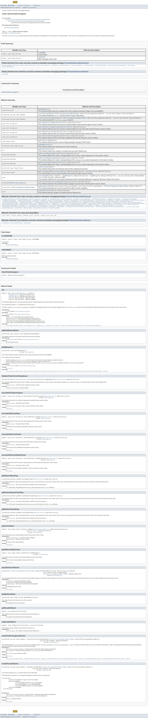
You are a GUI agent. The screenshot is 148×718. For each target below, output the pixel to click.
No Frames (27, 5)
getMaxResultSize (44, 144)
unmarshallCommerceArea (132, 206)
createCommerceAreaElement (129, 199)
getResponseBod (56, 204)
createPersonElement (45, 113)
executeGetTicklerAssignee (48, 136)
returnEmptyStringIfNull (107, 205)
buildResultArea (54, 199)
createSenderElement (75, 201)
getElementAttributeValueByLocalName (134, 203)
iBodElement (55, 65)
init (39, 176)
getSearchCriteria (121, 204)
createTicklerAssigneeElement (49, 118)
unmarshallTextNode (54, 207)
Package (9, 2)
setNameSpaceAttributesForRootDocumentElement (42, 206)
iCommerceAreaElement (77, 65)
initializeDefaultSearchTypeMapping (37, 205)
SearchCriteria (61, 122)
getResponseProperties (94, 204)
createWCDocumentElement (26, 202)
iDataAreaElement (89, 65)
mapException (89, 205)
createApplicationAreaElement (81, 199)
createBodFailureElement (98, 199)
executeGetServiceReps (46, 122)
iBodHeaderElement (64, 65)
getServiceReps (43, 171)
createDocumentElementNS (9, 200)
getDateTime (92, 203)
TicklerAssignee (14, 33)
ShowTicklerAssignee (9, 92)
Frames (20, 5)
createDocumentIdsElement (39, 200)
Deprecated (25, 2)
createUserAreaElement (112, 201)
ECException (29, 352)
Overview (3, 2)
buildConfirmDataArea (21, 199)
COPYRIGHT (41, 57)
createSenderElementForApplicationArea (93, 201)
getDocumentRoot (117, 203)
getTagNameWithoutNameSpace (10, 205)
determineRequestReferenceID (28, 203)
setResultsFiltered (45, 190)
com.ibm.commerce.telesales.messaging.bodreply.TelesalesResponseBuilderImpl (27, 19)
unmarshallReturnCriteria (40, 207)
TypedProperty (67, 176)
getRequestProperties (44, 204)
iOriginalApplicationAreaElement (117, 65)
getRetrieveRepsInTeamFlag (48, 158)
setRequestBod (60, 206)
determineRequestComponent (118, 202)
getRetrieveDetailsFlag (108, 204)
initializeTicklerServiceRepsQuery (51, 182)
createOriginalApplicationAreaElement (28, 201)
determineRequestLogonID (135, 202)
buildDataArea (43, 109)
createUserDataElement (126, 201)
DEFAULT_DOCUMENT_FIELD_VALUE (10, 65)
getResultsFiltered (45, 149)
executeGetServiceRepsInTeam (49, 127)
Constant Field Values (12, 245)
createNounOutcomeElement (71, 200)
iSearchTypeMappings (7, 66)
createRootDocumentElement (60, 201)
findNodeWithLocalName (43, 203)
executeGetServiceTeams (47, 131)
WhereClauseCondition (58, 171)
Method (18, 7)
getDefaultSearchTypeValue (104, 203)
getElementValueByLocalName (10, 204)
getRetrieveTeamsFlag (46, 162)
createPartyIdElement (46, 201)
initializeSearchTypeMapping (57, 205)
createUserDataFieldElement (10, 202)
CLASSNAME (41, 52)
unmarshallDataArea (7, 207)
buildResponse (45, 199)
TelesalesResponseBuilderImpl (76, 63)
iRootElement (131, 65)
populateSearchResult (46, 186)
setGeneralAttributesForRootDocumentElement (14, 206)
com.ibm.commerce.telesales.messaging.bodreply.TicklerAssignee (26, 21)
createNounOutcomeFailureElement (104, 200)
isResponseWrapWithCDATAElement (75, 205)
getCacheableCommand (75, 203)
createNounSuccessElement (122, 200)
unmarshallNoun (27, 207)
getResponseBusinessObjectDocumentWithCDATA (74, 204)
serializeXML (118, 205)
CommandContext (47, 176)
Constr (14, 7)
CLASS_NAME (5, 74)
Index (31, 2)
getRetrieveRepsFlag (45, 153)
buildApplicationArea (8, 199)
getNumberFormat (23, 204)
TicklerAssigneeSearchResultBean (66, 113)
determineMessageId (84, 202)
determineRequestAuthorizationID (100, 202)
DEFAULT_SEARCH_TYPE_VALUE (27, 65)
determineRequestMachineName (10, 203)
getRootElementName (45, 167)
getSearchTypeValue (133, 204)
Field (11, 7)
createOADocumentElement (138, 200)
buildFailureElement (34, 199)
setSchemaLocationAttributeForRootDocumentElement (110, 206)
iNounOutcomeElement (101, 65)
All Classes (36, 5)
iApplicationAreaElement (43, 65)
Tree (20, 2)
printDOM (96, 205)
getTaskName (22, 205)
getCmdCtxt (85, 203)
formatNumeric (55, 203)
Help (35, 2)
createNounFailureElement (55, 200)
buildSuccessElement (66, 199)
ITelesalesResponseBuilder (11, 27)
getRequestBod (33, 204)
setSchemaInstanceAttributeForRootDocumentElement (79, 206)
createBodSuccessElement (113, 199)
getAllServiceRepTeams (46, 140)
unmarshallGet (18, 207)
